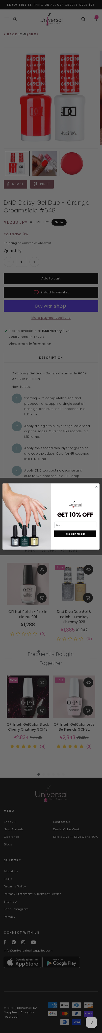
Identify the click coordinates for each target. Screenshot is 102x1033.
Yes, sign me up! (75, 533)
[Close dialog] (96, 486)
